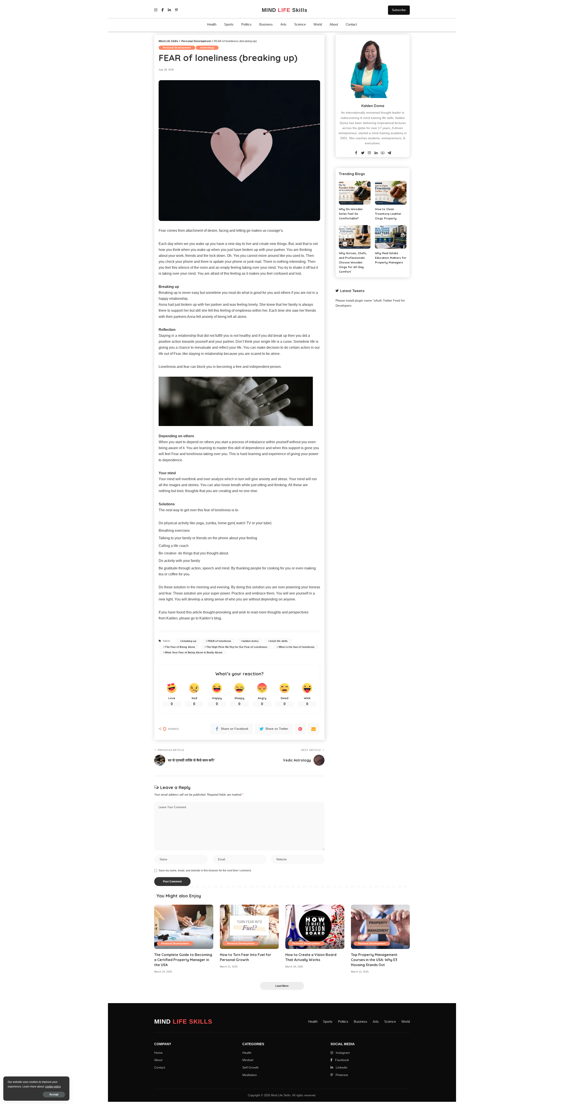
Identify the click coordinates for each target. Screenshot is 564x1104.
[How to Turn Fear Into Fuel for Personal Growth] (249, 927)
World (318, 24)
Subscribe (399, 10)
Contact (351, 24)
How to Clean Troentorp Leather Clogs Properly (388, 213)
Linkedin (341, 1067)
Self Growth (250, 1067)
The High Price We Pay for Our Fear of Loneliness (236, 647)
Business (266, 24)
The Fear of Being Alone (180, 647)
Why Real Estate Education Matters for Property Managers (390, 257)
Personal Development (177, 47)
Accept (53, 1094)
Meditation (249, 1075)
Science (300, 24)
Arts (283, 24)
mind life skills (279, 641)
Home (158, 1052)
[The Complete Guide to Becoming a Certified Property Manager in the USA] (183, 927)
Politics (246, 24)
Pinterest (341, 1075)
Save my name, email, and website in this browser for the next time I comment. (205, 870)
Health (211, 24)
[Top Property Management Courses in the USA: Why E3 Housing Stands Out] (380, 927)
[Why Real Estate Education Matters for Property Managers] (390, 237)
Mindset (247, 1060)
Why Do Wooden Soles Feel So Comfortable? (351, 213)
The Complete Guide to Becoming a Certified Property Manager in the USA (183, 959)
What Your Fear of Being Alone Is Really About (193, 652)
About (334, 24)
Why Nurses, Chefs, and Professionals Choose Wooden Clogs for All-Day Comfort (353, 262)
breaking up (189, 641)
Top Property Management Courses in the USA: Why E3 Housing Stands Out (374, 959)
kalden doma (250, 641)
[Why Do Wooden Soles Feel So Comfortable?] (354, 192)
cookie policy (53, 1086)
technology (207, 47)
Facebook (341, 1060)
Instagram (342, 1052)
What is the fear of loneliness (297, 647)
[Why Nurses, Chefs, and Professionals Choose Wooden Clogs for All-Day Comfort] (354, 237)
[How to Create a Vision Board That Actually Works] (314, 927)
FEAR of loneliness (219, 641)
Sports (229, 24)
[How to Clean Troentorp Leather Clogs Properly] (390, 192)
